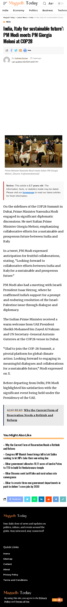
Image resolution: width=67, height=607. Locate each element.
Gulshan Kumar (21, 58)
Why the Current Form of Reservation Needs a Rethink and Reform (31, 447)
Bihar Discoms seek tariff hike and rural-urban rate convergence (30, 475)
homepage (28, 192)
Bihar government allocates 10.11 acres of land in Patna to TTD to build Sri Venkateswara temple (32, 465)
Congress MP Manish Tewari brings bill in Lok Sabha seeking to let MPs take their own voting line (30, 456)
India (8, 22)
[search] (44, 3)
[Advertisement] (33, 99)
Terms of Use (22, 601)
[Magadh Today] (23, 3)
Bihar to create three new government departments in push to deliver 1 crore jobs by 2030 (31, 484)
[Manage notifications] (59, 599)
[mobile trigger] (6, 3)
